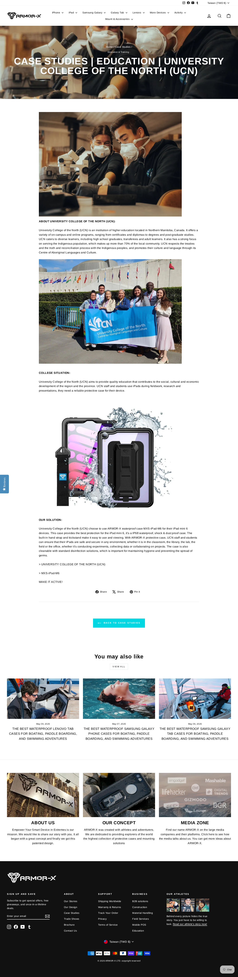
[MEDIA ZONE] (195, 795)
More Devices (158, 12)
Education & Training (118, 52)
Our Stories (70, 901)
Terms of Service (108, 924)
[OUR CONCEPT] (119, 795)
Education (138, 930)
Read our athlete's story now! (190, 924)
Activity (178, 12)
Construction (139, 907)
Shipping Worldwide (109, 901)
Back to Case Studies (121, 622)
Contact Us (70, 930)
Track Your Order (108, 913)
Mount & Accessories (117, 19)
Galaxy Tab (118, 12)
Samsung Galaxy (92, 12)
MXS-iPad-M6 (50, 573)
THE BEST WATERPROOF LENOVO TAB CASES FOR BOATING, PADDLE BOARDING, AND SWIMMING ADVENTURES (43, 734)
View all (119, 666)
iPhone (56, 12)
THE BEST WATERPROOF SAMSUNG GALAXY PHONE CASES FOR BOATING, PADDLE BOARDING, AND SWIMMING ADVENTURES (119, 734)
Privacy (102, 918)
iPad (72, 12)
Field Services (140, 918)
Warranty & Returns (109, 907)
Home (109, 46)
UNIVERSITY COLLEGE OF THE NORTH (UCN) (73, 564)
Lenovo (137, 12)
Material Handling (142, 913)
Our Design (70, 907)
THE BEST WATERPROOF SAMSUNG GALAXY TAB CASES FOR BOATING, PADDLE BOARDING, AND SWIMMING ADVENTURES (195, 734)
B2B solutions (140, 901)
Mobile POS (139, 924)
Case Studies (123, 46)
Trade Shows (71, 918)
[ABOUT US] (43, 795)
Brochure (69, 924)
